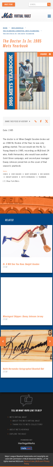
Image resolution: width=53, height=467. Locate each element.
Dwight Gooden (12, 177)
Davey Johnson (31, 174)
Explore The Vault (18, 434)
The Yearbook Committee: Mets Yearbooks (21, 31)
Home (5, 28)
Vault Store (8, 4)
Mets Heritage (17, 28)
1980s (5, 174)
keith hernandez (28, 177)
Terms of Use (29, 461)
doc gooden (44, 174)
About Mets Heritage (19, 429)
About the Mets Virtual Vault (26, 421)
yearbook (42, 177)
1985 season (16, 174)
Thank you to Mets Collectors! (28, 424)
